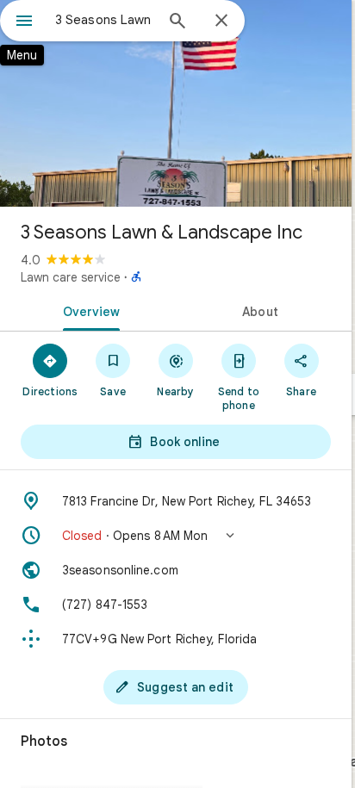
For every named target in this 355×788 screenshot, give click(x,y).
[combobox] (104, 19)
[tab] (87, 310)
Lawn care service (71, 277)
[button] (176, 535)
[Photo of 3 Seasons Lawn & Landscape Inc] (176, 103)
